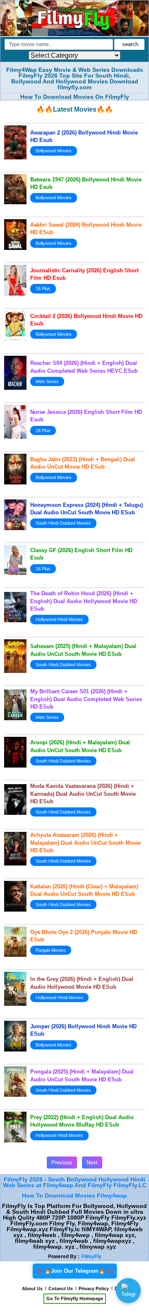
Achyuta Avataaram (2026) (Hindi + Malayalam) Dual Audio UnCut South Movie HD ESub (85, 842)
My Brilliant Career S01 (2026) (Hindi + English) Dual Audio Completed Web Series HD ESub (86, 698)
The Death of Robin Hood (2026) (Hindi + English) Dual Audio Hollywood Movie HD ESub (83, 600)
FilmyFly (91, 1256)
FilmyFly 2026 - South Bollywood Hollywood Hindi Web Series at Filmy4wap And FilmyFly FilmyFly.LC (75, 1182)
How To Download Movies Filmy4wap (74, 1195)
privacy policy (94, 1288)
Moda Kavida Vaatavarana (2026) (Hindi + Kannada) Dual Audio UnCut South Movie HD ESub (83, 793)
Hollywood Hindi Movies (59, 619)
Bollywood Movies (54, 150)
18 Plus (43, 288)
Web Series (47, 381)
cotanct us (60, 1288)
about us (32, 1288)
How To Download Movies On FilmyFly (74, 96)
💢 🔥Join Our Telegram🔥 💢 (74, 1271)
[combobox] (59, 44)
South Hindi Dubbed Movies (63, 523)
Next (92, 1162)
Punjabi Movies (51, 950)
